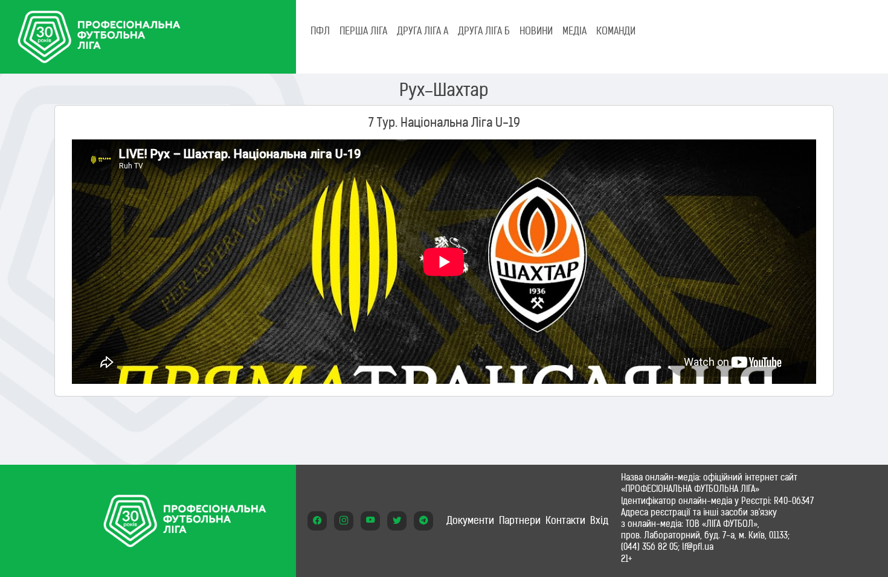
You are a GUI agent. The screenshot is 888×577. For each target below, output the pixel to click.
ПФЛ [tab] (320, 31)
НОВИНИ (536, 31)
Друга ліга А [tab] (422, 31)
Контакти (565, 520)
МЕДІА (574, 31)
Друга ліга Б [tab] (484, 31)
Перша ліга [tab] (363, 31)
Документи (470, 520)
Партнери (520, 520)
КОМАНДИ (615, 31)
